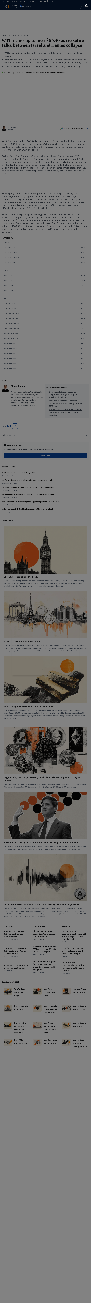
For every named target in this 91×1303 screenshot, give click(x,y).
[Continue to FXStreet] (86, 5)
